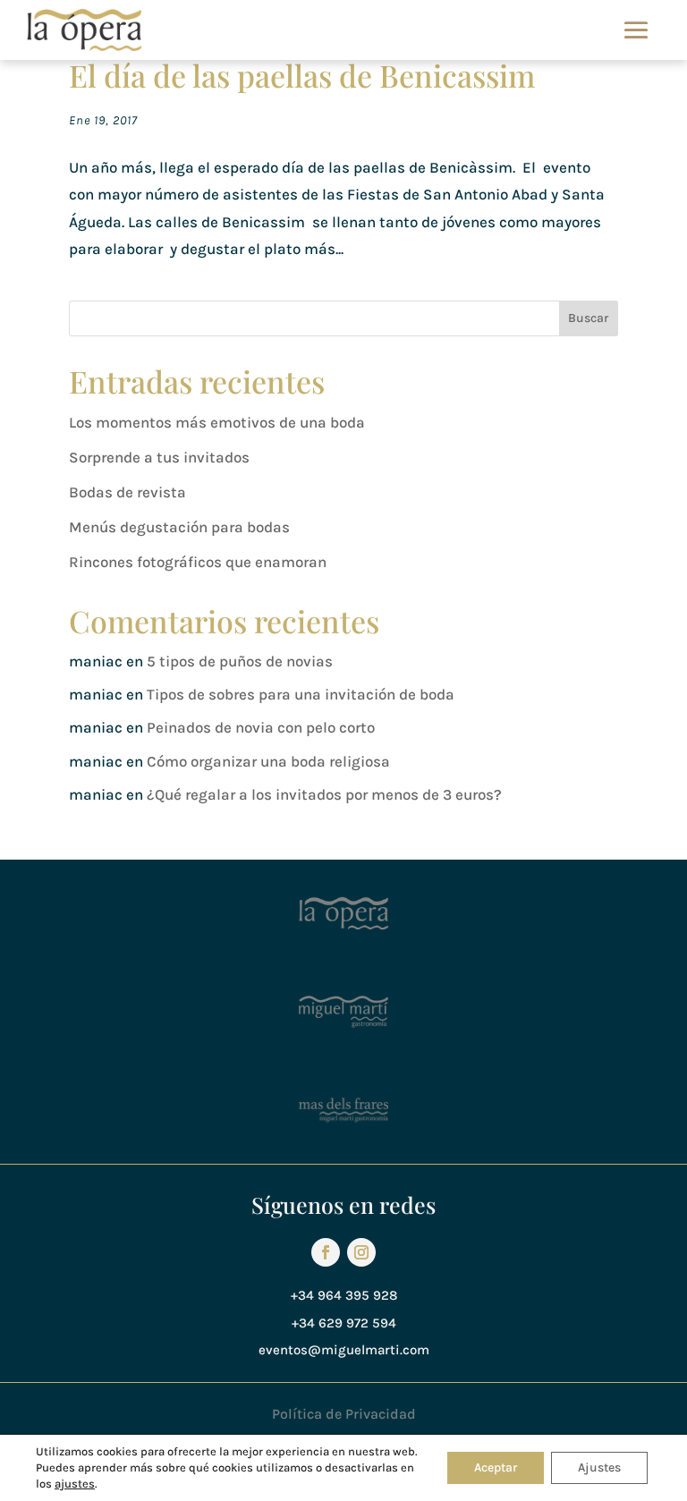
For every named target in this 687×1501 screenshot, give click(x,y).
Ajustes (599, 1467)
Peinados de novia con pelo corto (261, 727)
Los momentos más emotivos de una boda (217, 422)
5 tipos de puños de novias (240, 661)
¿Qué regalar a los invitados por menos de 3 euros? (324, 794)
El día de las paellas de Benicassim (302, 75)
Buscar (588, 318)
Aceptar (495, 1467)
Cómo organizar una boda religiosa (268, 761)
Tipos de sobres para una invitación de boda (300, 694)
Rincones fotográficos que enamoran (198, 562)
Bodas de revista (127, 492)
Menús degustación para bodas (179, 527)
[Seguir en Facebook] (325, 1252)
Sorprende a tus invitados (159, 457)
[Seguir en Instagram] (361, 1252)
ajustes (75, 1483)
